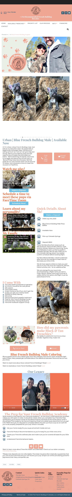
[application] (19, 179)
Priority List (33, 23)
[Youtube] (69, 12)
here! (43, 366)
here (48, 363)
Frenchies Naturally (9, 451)
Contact (4, 26)
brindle (11, 464)
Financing (63, 23)
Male (18, 464)
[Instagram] (66, 12)
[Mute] (25, 186)
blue (4, 464)
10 (4, 185)
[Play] (7, 186)
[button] (5, 106)
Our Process (45, 23)
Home (3, 23)
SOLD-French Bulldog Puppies (20, 34)
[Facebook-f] (62, 12)
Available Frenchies (16, 23)
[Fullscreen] (33, 185)
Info (54, 23)
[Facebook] (31, 446)
